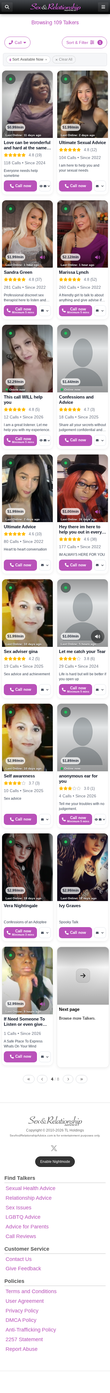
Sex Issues (18, 1208)
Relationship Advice (29, 1198)
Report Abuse (22, 1349)
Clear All (65, 59)
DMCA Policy (21, 1320)
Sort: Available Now (27, 59)
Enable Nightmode (55, 1162)
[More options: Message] (100, 186)
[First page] (29, 1079)
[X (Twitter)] (55, 1148)
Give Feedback (23, 1268)
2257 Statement (24, 1339)
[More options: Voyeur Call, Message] (45, 186)
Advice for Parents (27, 1227)
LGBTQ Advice (23, 1217)
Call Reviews (21, 1236)
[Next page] (68, 1079)
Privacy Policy (22, 1311)
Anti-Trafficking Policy (31, 1330)
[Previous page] (42, 1079)
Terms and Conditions (31, 1291)
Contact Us (19, 1259)
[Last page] (81, 1079)
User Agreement (25, 1301)
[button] (11, 79)
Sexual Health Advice (30, 1188)
